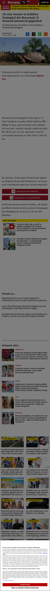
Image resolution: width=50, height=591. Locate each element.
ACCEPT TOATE (25, 585)
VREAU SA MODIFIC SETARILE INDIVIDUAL (25, 588)
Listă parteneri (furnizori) (8, 580)
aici (18, 562)
